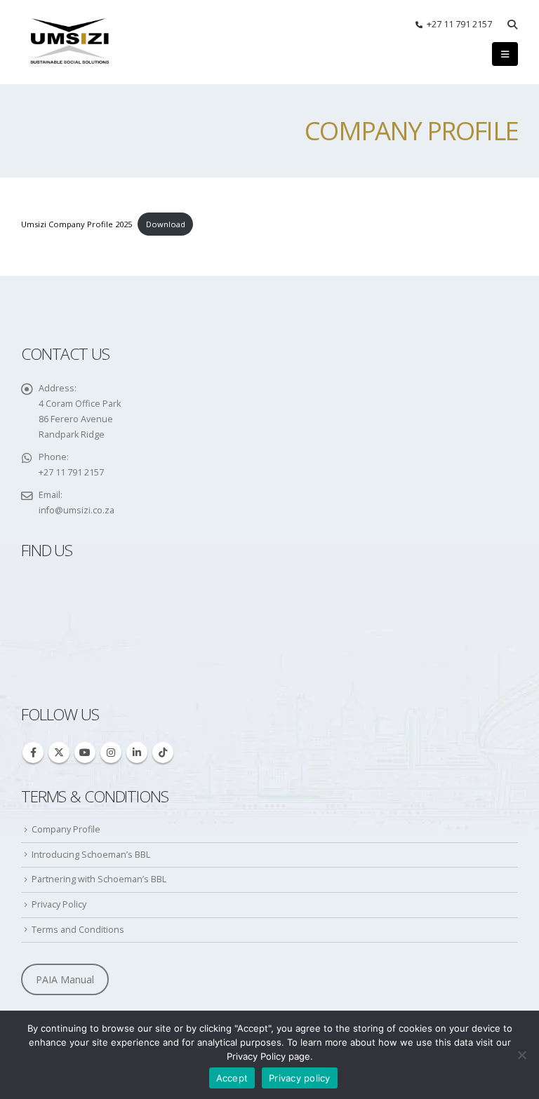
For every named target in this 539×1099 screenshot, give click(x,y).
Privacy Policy (59, 904)
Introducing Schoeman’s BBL (91, 855)
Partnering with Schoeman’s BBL (99, 879)
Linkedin (136, 752)
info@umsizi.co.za (76, 510)
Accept (232, 1078)
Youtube (84, 752)
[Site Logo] (70, 42)
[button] (512, 24)
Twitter (58, 752)
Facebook (33, 752)
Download (165, 224)
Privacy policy (300, 1078)
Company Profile (66, 829)
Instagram (110, 752)
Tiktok (162, 752)
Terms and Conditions (78, 930)
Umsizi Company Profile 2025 (76, 224)
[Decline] (521, 1055)
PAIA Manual (65, 979)
